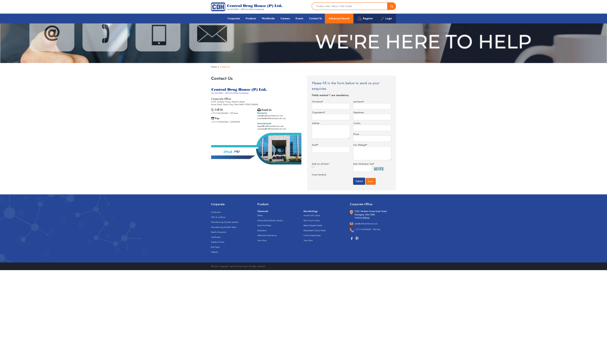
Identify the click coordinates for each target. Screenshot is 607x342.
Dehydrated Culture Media (315, 230)
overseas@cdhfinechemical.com (271, 128)
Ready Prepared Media (313, 225)
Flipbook (214, 251)
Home (214, 66)
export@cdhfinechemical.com (270, 126)
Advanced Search (339, 18)
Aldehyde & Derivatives (267, 235)
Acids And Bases (264, 225)
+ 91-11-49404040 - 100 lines (367, 229)
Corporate (233, 18)
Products (251, 18)
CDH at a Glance (218, 217)
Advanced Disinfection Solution (270, 220)
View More (261, 240)
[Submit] (391, 6)
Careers (285, 18)
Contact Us (315, 18)
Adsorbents (262, 230)
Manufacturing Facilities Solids (223, 227)
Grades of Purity (217, 242)
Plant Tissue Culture (312, 220)
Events (299, 18)
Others (260, 215)
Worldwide (268, 18)
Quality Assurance (218, 232)
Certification (216, 237)
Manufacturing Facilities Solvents (224, 222)
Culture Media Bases (312, 235)
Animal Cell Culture (312, 215)
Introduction (216, 212)
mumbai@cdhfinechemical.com (271, 118)
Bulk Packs (215, 247)
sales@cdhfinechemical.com (270, 115)
